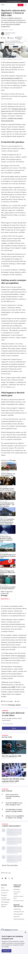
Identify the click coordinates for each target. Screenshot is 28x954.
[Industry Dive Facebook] (5, 878)
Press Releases (5, 902)
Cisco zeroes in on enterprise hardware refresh (13, 796)
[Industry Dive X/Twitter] (9, 878)
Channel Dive (17, 909)
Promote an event (18, 900)
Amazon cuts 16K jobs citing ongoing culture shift (13, 780)
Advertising (17, 889)
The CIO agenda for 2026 (11, 756)
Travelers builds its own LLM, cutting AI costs (14, 804)
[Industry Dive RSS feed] (12, 878)
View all (4, 865)
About (3, 888)
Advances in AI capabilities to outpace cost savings (15, 817)
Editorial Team (5, 890)
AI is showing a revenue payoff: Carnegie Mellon (14, 810)
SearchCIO (17, 916)
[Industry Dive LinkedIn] (2, 878)
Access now (6, 950)
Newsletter (4, 895)
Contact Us (4, 892)
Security (18, 705)
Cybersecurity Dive (19, 911)
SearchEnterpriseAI (19, 919)
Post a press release (12, 865)
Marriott (9, 59)
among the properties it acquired (10, 78)
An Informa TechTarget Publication (14, 1)
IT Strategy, (11, 705)
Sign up (20, 5)
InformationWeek (18, 914)
